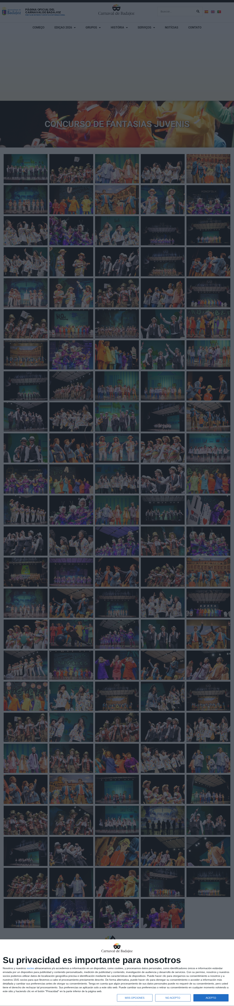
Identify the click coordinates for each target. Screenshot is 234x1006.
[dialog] (117, 973)
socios (30, 968)
